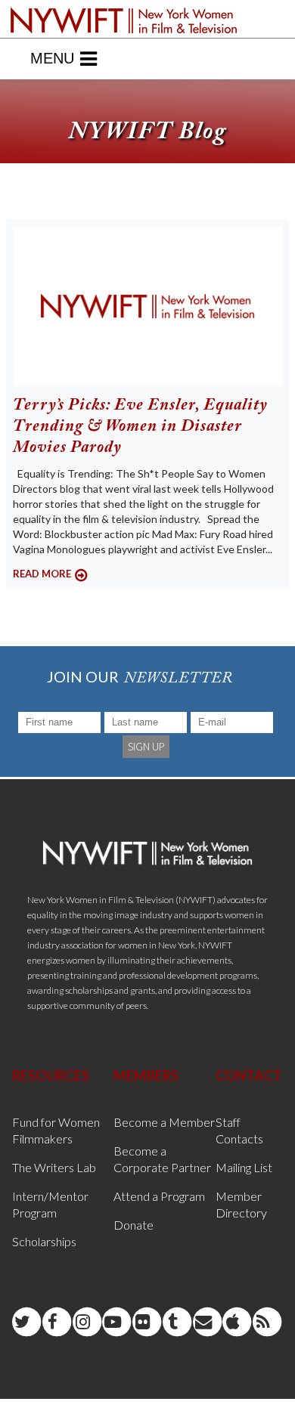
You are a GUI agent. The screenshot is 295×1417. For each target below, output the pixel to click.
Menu (52, 58)
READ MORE (42, 574)
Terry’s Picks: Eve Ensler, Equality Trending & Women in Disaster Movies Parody (140, 427)
